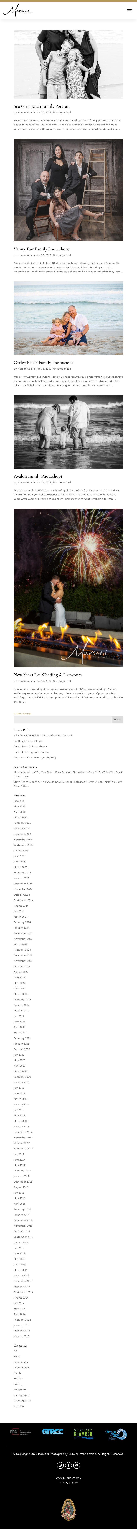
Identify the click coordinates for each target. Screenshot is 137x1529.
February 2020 (22, 1076)
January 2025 (21, 878)
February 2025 (22, 872)
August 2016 (21, 1187)
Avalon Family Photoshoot (38, 476)
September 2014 (23, 1292)
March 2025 (20, 867)
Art (15, 1350)
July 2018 (19, 1110)
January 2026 (21, 828)
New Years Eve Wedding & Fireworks (48, 674)
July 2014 (19, 1303)
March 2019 (20, 1098)
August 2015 (21, 1242)
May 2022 (19, 983)
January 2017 (21, 1176)
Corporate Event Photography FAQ (35, 757)
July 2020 (19, 1054)
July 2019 (19, 1087)
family (17, 1373)
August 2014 (21, 1297)
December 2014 (23, 1281)
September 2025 (23, 844)
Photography (22, 1395)
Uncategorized (62, 112)
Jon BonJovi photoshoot (28, 741)
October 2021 (22, 1010)
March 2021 (20, 1032)
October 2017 (22, 1143)
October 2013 (22, 1330)
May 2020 (19, 1060)
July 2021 (19, 1016)
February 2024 (22, 922)
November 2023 (23, 938)
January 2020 (21, 1082)
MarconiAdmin (26, 112)
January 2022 (21, 1005)
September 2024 (23, 900)
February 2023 (22, 949)
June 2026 (19, 800)
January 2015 (21, 1275)
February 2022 (22, 999)
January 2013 (21, 1336)
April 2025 (20, 861)
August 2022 (21, 972)
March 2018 (20, 1121)
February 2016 (22, 1209)
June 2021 (19, 1021)
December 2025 (23, 834)
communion (21, 1362)
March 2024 (20, 916)
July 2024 (19, 911)
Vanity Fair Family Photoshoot (41, 249)
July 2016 (19, 1192)
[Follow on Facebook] (68, 1465)
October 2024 (22, 894)
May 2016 (19, 1198)
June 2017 (19, 1159)
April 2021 (20, 1027)
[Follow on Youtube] (76, 1465)
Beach (17, 1356)
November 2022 (23, 960)
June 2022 (19, 977)
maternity (20, 1389)
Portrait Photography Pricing (31, 751)
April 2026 (20, 812)
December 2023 (23, 933)
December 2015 (23, 1220)
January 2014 (21, 1325)
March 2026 (20, 817)
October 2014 (22, 1286)
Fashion (18, 1378)
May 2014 (19, 1308)
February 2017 (22, 1170)
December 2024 (23, 883)
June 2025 (19, 856)
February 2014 (22, 1319)
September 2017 (23, 1148)
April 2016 (20, 1203)
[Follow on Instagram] (60, 1465)
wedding (19, 1406)
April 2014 (20, 1314)
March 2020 (20, 1071)
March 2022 (20, 994)
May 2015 (19, 1259)
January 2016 (21, 1214)
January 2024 (21, 927)
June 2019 (19, 1093)
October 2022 (22, 966)
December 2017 (23, 1132)
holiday (18, 1384)
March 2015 (20, 1270)
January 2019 (21, 1104)
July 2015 (19, 1248)
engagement (21, 1367)
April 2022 (20, 988)
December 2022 (23, 955)
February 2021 (22, 1038)
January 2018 (21, 1126)
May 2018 (19, 1115)
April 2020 (20, 1065)
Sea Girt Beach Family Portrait (42, 106)
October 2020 (22, 1049)
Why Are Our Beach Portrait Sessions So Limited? (43, 735)
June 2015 (19, 1253)
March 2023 (20, 944)
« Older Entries (22, 713)
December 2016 (23, 1181)
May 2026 (19, 806)
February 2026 (22, 822)
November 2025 (23, 839)
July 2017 (19, 1154)
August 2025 (21, 850)
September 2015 (23, 1236)
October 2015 (22, 1231)
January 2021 (21, 1043)
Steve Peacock (22, 781)
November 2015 (23, 1225)
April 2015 (20, 1264)
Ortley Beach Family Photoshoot (43, 362)
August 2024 (21, 905)
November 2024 (23, 889)
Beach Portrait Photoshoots (30, 746)
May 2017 (19, 1165)
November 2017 (23, 1137)
